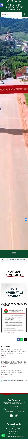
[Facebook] (11, 416)
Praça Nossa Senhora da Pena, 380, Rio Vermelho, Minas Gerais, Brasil (14, 402)
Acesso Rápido (14, 424)
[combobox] (11, 14)
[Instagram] (17, 416)
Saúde (7, 259)
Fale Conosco (14, 400)
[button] (1, 5)
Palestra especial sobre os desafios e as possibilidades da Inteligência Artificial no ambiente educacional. (11, 372)
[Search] (24, 14)
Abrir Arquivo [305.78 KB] (7, 333)
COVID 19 (12, 380)
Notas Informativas (19, 380)
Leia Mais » (3, 358)
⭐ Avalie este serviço (21, 436)
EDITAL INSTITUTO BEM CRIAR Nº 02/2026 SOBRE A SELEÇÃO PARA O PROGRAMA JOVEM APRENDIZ (13, 363)
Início (3, 259)
